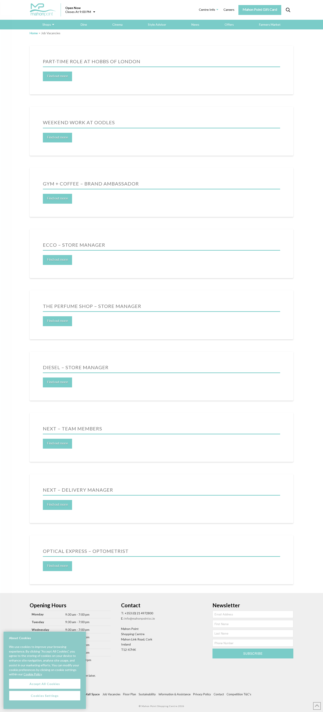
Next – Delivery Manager (78, 490)
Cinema (117, 24)
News (195, 24)
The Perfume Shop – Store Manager (92, 306)
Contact (219, 694)
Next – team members (72, 429)
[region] (45, 670)
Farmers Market (270, 24)
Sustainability (147, 694)
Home (34, 33)
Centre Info (207, 9)
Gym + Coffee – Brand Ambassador (91, 184)
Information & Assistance (174, 694)
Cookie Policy (33, 674)
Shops (46, 24)
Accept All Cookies (44, 683)
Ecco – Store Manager (74, 245)
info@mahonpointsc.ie (139, 618)
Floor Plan (129, 694)
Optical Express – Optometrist (86, 551)
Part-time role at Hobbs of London (91, 61)
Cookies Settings (44, 695)
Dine (84, 24)
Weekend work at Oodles (79, 122)
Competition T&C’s (239, 694)
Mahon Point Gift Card (260, 9)
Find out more (57, 76)
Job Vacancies (111, 694)
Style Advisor (157, 24)
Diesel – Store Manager (76, 367)
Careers (228, 9)
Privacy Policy (202, 694)
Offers (229, 24)
